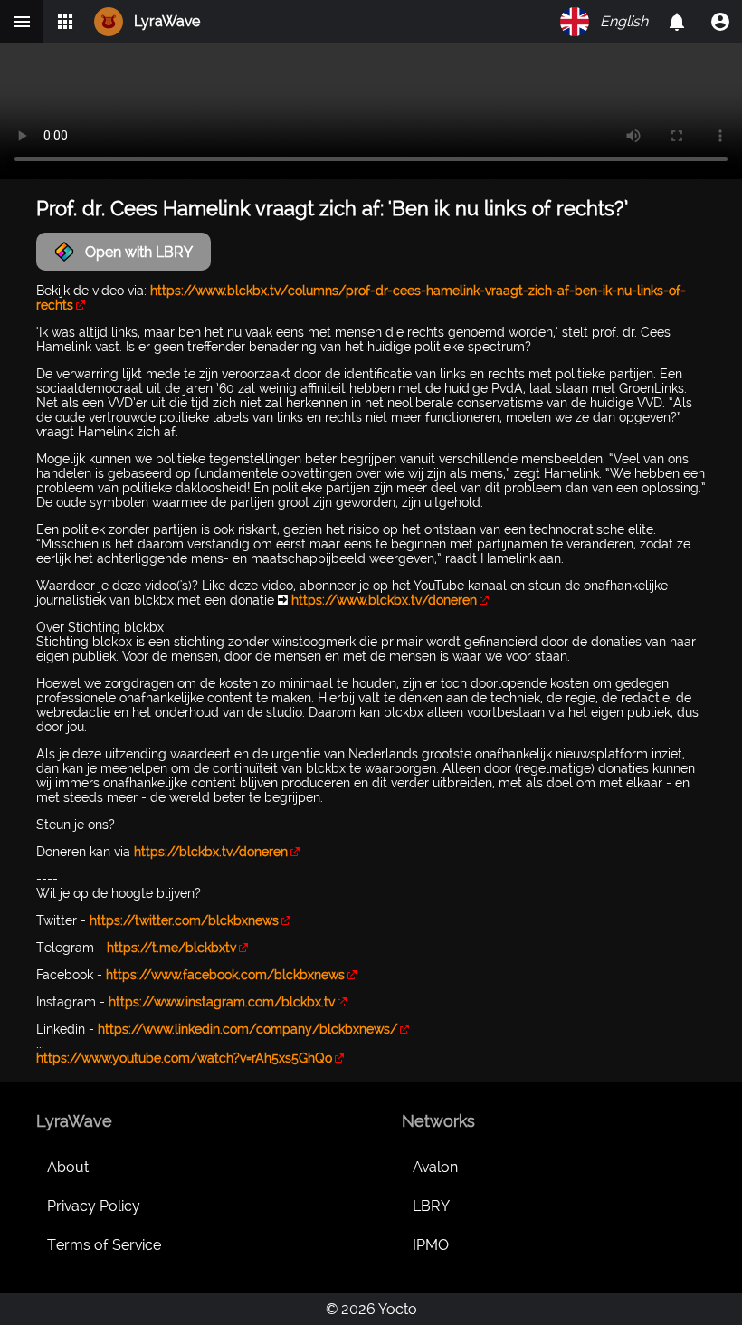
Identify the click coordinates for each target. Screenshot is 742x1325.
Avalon (435, 1167)
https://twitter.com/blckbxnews (184, 920)
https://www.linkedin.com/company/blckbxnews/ (247, 1029)
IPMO (431, 1245)
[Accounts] (677, 21)
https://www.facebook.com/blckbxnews (225, 975)
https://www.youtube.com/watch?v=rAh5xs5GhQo (184, 1058)
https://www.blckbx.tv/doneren (384, 600)
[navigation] (720, 21)
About (68, 1167)
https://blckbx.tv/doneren (211, 851)
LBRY (431, 1206)
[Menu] (21, 21)
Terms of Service (104, 1245)
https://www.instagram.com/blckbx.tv (222, 1002)
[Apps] (65, 21)
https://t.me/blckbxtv (171, 947)
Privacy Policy (93, 1206)
